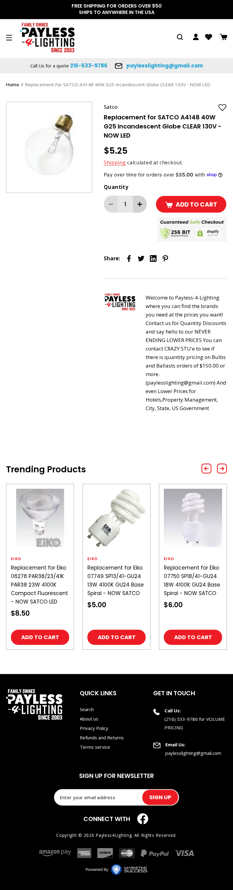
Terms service (95, 747)
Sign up (160, 797)
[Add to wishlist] (222, 107)
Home (12, 84)
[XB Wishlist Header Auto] (208, 37)
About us (89, 719)
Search (87, 709)
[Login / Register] (196, 37)
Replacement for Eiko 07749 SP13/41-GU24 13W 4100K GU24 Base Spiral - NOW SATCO (115, 580)
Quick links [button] (98, 693)
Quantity (116, 186)
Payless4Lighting (114, 835)
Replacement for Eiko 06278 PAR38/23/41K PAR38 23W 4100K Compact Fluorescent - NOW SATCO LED (39, 584)
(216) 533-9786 (181, 719)
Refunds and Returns (102, 737)
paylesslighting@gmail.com (164, 65)
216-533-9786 (88, 65)
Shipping (115, 162)
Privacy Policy (94, 728)
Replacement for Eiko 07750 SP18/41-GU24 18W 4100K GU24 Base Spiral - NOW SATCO (192, 580)
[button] (180, 37)
